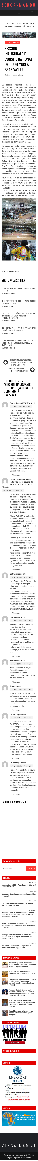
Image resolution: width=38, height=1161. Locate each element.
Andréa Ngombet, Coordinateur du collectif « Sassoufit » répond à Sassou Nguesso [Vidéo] (22, 965)
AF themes (27, 1157)
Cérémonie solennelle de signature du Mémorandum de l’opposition (17, 947)
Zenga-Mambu (19, 5)
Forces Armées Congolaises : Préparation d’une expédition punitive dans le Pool (21, 362)
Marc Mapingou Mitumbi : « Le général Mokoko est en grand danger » (21, 1013)
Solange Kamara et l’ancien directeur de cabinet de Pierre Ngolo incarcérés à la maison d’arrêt (17, 343)
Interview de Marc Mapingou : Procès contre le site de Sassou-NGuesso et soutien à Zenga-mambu (22, 1003)
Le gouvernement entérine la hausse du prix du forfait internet (19, 302)
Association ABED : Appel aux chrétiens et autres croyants (19, 886)
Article (8, 42)
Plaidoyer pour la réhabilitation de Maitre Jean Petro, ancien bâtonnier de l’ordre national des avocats (18, 315)
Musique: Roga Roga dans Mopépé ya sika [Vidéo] (18, 369)
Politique (16, 42)
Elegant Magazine (13, 1157)
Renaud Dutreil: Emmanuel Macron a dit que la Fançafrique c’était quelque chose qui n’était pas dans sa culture (21, 993)
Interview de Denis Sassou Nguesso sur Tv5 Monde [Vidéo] (22, 972)
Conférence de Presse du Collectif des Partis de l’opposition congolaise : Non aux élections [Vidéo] (22, 982)
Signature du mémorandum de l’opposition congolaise (18, 289)
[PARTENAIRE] (19, 1084)
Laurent (10, 75)
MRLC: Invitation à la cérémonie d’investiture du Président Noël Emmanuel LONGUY (19, 329)
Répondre (16, 475)
